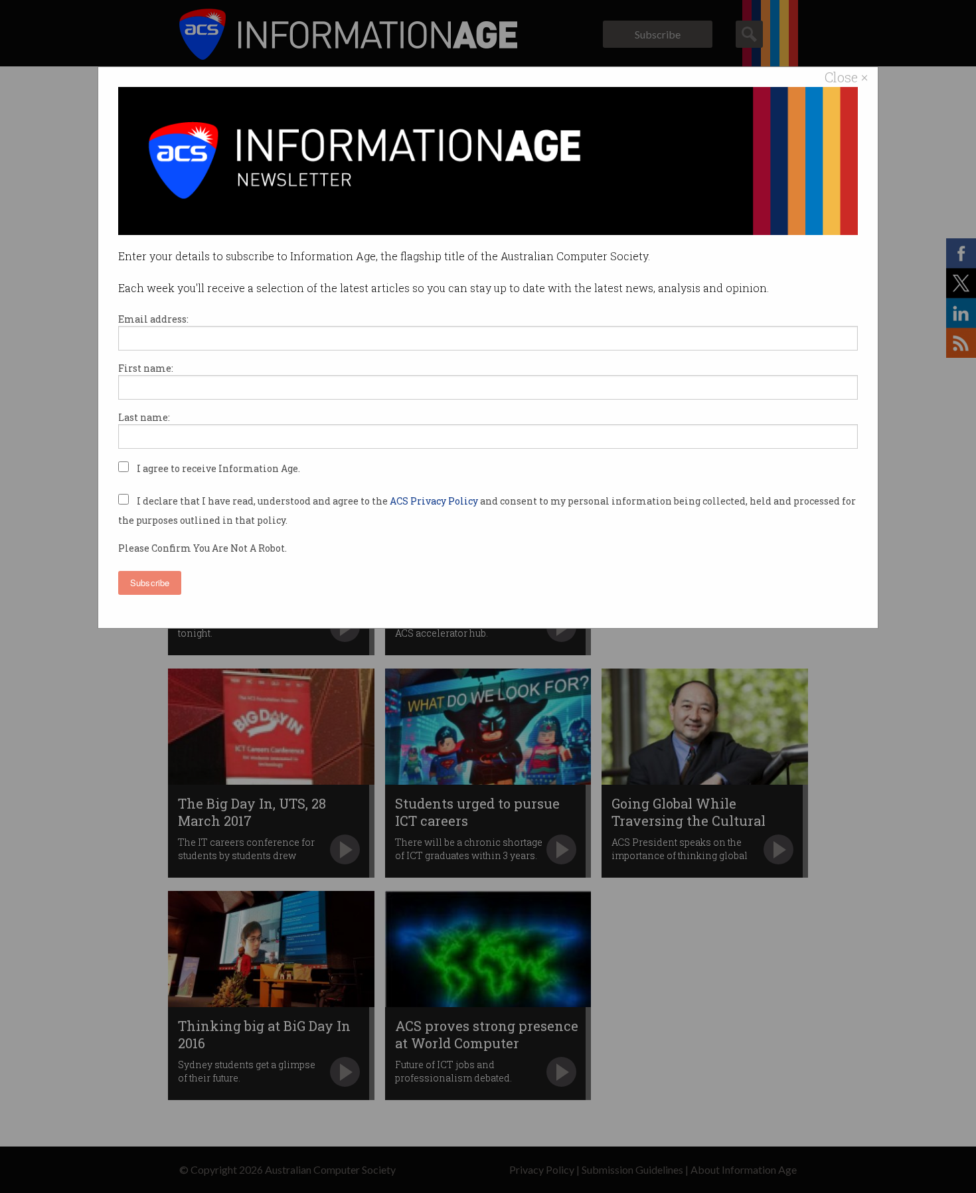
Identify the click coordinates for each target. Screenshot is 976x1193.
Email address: (153, 319)
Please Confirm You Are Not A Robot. (202, 548)
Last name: (144, 417)
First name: (145, 368)
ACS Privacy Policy (435, 501)
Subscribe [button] (149, 582)
